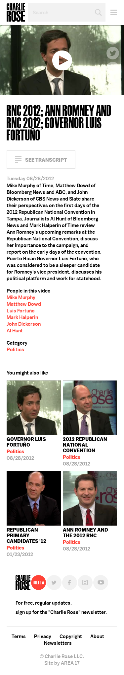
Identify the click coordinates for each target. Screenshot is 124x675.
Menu (111, 12)
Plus (112, 68)
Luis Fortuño (21, 310)
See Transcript (46, 160)
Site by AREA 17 (61, 663)
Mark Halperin (22, 317)
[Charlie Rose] (23, 582)
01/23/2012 (26, 542)
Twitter (112, 53)
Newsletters (58, 643)
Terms (19, 636)
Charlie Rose (16, 12)
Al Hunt (15, 330)
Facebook (112, 38)
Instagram (85, 582)
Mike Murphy (21, 297)
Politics (15, 349)
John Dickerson (24, 324)
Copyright (71, 636)
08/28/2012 (26, 449)
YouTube (100, 582)
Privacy (42, 636)
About (97, 636)
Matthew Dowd (24, 304)
